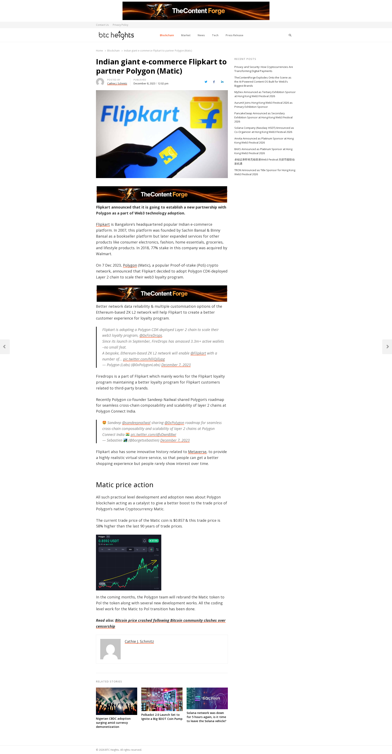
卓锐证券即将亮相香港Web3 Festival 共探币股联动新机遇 (264, 161)
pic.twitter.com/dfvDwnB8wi (153, 434)
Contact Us (102, 25)
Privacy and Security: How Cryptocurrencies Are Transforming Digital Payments (263, 69)
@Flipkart (198, 353)
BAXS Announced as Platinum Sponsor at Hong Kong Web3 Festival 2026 (263, 151)
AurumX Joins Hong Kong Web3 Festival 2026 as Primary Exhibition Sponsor (263, 105)
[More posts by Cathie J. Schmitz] (100, 80)
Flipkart (103, 224)
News (201, 35)
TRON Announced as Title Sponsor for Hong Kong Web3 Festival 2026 (264, 172)
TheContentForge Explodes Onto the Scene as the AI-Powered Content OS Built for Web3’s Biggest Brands (262, 82)
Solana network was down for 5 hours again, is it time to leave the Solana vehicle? (206, 717)
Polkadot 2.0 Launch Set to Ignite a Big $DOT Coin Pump (162, 717)
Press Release (234, 35)
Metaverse (197, 451)
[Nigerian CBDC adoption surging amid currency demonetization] (116, 690)
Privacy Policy (120, 25)
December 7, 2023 (176, 364)
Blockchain (167, 35)
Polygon (130, 265)
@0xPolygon (174, 422)
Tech (215, 35)
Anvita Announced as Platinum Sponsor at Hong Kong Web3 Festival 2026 (264, 140)
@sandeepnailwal (136, 422)
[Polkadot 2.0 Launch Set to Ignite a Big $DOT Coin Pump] (162, 690)
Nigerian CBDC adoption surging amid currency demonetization (113, 723)
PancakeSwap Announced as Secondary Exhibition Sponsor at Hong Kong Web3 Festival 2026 (263, 117)
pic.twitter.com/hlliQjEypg (144, 359)
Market (185, 35)
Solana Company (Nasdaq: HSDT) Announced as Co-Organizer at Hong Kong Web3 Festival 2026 (264, 130)
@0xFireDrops (150, 335)
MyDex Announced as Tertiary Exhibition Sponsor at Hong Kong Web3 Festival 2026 (265, 94)
